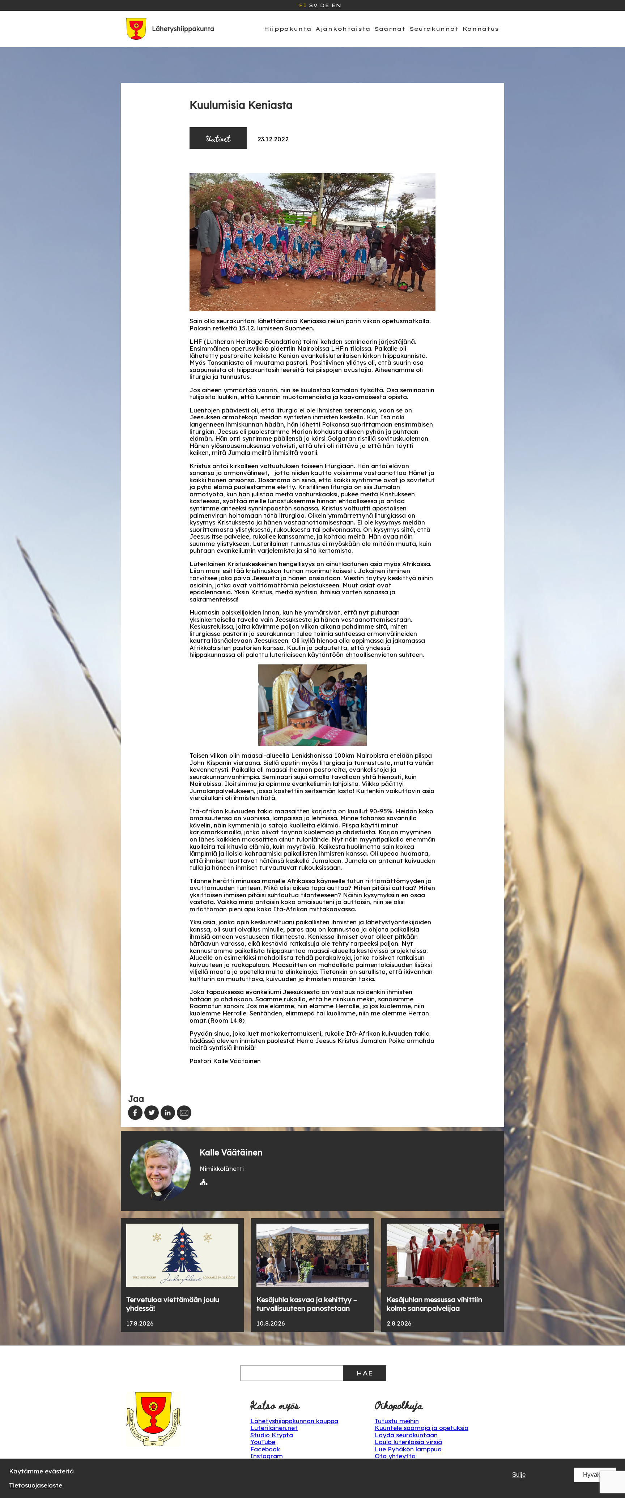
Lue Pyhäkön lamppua (408, 1449)
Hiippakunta (287, 28)
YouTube (262, 1442)
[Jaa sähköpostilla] (184, 1112)
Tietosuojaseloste (35, 1485)
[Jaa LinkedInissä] (168, 1112)
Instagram (266, 1456)
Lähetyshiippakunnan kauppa (294, 1421)
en (336, 5)
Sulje (519, 1474)
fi (303, 5)
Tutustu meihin (397, 1421)
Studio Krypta (271, 1435)
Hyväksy (595, 1474)
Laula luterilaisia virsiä (408, 1442)
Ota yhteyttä (395, 1456)
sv (313, 5)
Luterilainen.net (274, 1427)
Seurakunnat (434, 28)
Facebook (265, 1449)
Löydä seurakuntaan (406, 1435)
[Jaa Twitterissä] (151, 1112)
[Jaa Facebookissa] (135, 1112)
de (324, 5)
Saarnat (389, 28)
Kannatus (481, 28)
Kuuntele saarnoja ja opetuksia (421, 1427)
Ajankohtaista (342, 28)
